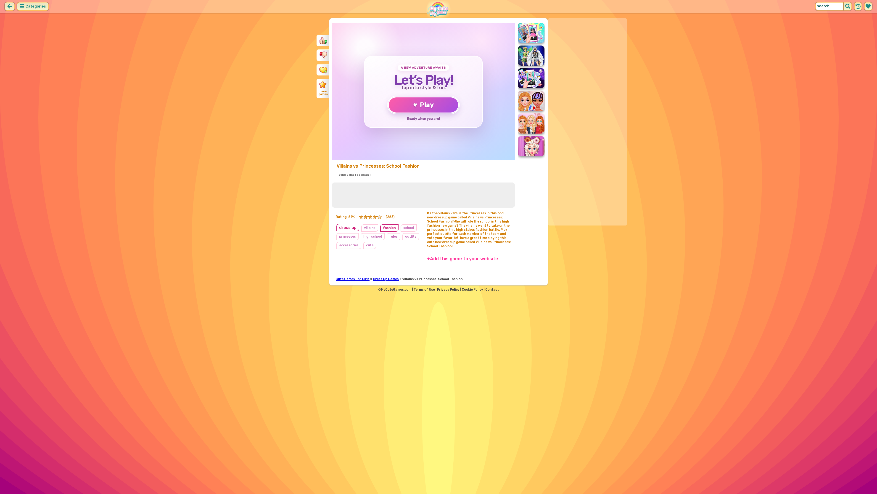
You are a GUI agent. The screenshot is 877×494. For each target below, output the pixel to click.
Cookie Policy (472, 290)
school (408, 228)
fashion (389, 228)
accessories (349, 245)
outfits (410, 237)
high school (372, 237)
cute (369, 245)
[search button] (848, 6)
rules (393, 237)
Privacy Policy (448, 290)
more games (323, 93)
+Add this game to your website (462, 258)
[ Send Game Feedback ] (353, 174)
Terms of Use (424, 290)
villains (369, 228)
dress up (348, 227)
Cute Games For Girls (353, 279)
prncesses (347, 237)
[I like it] (323, 40)
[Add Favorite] (323, 70)
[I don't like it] (323, 55)
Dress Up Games (386, 279)
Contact (492, 290)
